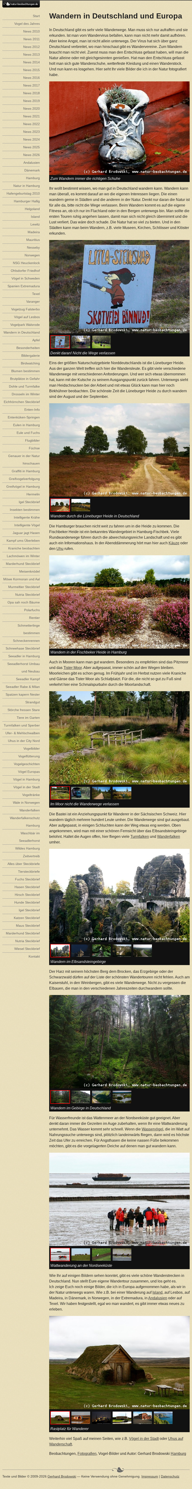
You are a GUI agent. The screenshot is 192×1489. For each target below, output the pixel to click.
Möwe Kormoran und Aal (21, 579)
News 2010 (31, 31)
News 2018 (31, 93)
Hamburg (178, 1454)
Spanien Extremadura (23, 286)
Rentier (34, 618)
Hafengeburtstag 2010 (23, 193)
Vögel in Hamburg (26, 779)
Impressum (149, 1476)
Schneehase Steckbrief (23, 648)
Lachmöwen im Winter (23, 556)
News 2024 (31, 139)
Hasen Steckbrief (27, 887)
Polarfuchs (32, 610)
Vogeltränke (31, 795)
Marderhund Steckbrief (23, 564)
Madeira (34, 232)
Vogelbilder (31, 748)
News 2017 (31, 85)
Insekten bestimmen (25, 510)
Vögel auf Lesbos (27, 317)
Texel (36, 294)
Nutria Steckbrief (27, 594)
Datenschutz (170, 1476)
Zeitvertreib (31, 856)
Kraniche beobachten (24, 548)
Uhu (59, 549)
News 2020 (31, 108)
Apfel (36, 340)
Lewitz (35, 224)
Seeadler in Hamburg (24, 656)
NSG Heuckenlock (26, 263)
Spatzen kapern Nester (23, 694)
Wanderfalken (168, 837)
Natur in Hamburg (26, 186)
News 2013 (31, 54)
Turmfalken (139, 837)
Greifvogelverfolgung (24, 479)
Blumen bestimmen (25, 371)
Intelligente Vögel (27, 525)
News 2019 (31, 101)
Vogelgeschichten (27, 764)
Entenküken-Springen (24, 417)
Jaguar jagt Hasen (26, 533)
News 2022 (31, 124)
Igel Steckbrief (29, 502)
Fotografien (87, 1454)
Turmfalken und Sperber (22, 725)
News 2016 (31, 78)
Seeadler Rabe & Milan (23, 687)
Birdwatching (30, 363)
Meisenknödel (29, 571)
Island (157, 1292)
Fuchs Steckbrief (27, 879)
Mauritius (33, 240)
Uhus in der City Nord (24, 741)
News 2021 (31, 116)
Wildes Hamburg (27, 848)
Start (36, 16)
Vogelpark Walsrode (25, 325)
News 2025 (31, 147)
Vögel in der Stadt (144, 1439)
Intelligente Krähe (27, 517)
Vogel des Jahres (27, 23)
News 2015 (31, 70)
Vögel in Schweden (25, 278)
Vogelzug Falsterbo (25, 309)
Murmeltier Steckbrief (24, 587)
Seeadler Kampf (28, 679)
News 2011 (31, 39)
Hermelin (33, 494)
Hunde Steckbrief (27, 902)
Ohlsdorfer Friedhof (25, 270)
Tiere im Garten (28, 717)
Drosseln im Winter (26, 394)
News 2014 (31, 62)
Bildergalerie (30, 355)
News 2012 (31, 47)
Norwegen (32, 255)
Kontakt (34, 956)
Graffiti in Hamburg (26, 471)
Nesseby (33, 247)
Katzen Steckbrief (27, 918)
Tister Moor (72, 668)
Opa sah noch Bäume (23, 602)
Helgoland (32, 209)
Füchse (34, 448)
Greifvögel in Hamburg (23, 486)
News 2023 (31, 132)
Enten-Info (32, 409)
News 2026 (31, 155)
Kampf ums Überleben (23, 540)
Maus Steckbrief (28, 925)
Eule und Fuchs (28, 433)
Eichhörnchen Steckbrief (22, 402)
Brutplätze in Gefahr (25, 379)
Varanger (33, 301)
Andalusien (157, 1298)
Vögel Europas (29, 772)
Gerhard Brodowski (62, 1476)
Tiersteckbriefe (29, 871)
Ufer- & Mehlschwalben (22, 733)
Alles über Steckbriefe (23, 864)
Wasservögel (152, 1129)
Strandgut (32, 702)
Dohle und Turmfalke (24, 386)
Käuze (174, 543)
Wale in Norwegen (26, 802)
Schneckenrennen (26, 641)
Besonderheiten (28, 348)
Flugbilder (32, 440)
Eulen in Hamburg (26, 425)
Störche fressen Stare (23, 710)
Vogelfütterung (29, 756)
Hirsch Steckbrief (27, 895)
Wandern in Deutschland (22, 332)
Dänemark (32, 170)
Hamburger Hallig (27, 201)
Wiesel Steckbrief (27, 949)
